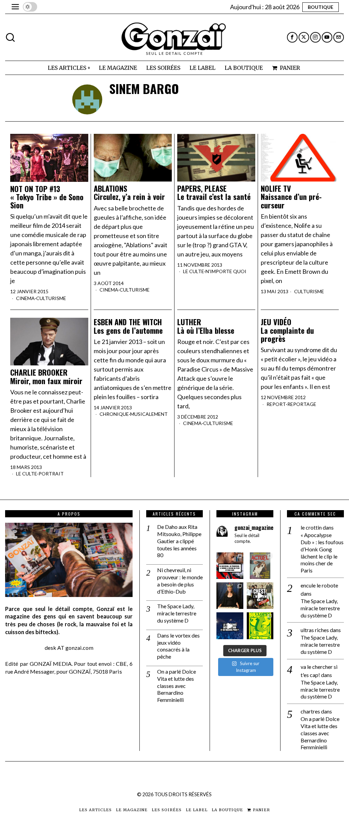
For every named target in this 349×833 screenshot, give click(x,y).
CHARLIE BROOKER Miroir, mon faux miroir (46, 376)
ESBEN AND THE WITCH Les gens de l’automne (128, 326)
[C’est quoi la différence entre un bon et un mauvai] (229, 625)
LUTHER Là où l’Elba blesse (205, 326)
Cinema (25, 298)
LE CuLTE (193, 271)
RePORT (276, 404)
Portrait (51, 473)
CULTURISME (51, 298)
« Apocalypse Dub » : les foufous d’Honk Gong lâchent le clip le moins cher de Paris (322, 552)
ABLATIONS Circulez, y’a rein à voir (129, 192)
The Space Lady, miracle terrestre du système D (176, 613)
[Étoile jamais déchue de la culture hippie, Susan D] (229, 595)
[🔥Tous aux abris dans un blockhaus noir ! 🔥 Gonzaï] (260, 625)
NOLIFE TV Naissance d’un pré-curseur (291, 196)
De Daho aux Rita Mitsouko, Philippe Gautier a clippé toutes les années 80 (179, 540)
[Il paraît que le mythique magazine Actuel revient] (260, 565)
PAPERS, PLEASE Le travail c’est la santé (214, 192)
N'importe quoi (226, 271)
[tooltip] (292, 37)
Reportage (301, 404)
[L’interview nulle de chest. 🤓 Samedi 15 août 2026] (260, 595)
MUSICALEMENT (149, 414)
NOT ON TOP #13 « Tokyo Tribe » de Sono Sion (47, 197)
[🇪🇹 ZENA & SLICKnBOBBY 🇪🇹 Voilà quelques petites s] (229, 565)
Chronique (114, 414)
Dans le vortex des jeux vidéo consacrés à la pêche (178, 646)
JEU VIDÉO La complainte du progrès (287, 330)
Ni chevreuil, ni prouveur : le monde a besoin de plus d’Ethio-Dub (180, 580)
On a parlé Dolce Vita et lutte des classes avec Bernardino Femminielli (176, 685)
